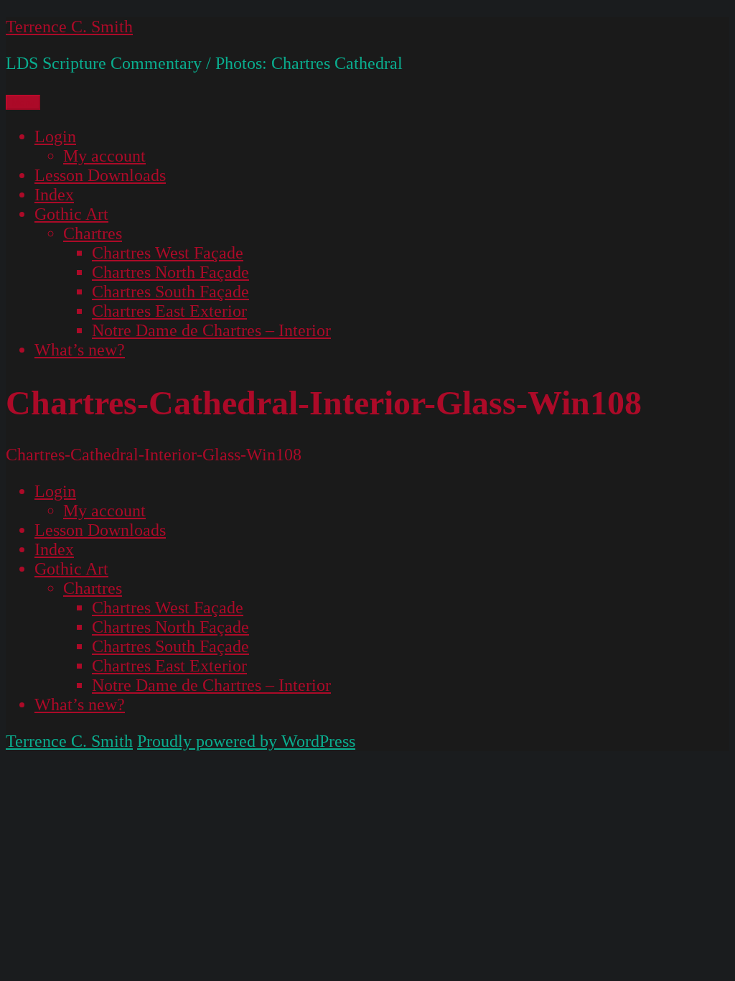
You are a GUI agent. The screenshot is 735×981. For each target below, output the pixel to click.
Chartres (92, 233)
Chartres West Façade (167, 252)
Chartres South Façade (170, 291)
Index (54, 194)
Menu (22, 102)
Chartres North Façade (170, 272)
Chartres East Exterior (169, 311)
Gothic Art (71, 214)
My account (104, 156)
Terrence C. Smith (69, 26)
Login (55, 136)
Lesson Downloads (100, 175)
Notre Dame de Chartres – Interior (211, 330)
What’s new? (79, 349)
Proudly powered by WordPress (246, 741)
